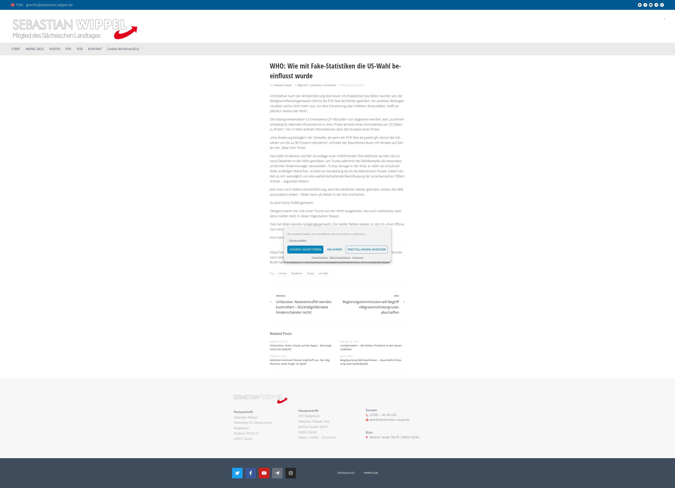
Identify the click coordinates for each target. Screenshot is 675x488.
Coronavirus (315, 85)
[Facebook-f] (645, 5)
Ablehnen (334, 249)
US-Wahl (323, 273)
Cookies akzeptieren (305, 249)
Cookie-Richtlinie (320, 257)
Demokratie (330, 85)
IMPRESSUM (370, 472)
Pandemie (296, 273)
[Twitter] (640, 5)
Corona (282, 273)
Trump (310, 273)
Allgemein (303, 85)
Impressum (357, 257)
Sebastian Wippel (282, 85)
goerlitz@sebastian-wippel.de (49, 4)
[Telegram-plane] (656, 5)
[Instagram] (662, 5)
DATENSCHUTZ (346, 472)
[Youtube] (651, 5)
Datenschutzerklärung (340, 257)
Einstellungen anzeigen (367, 249)
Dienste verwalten (298, 240)
